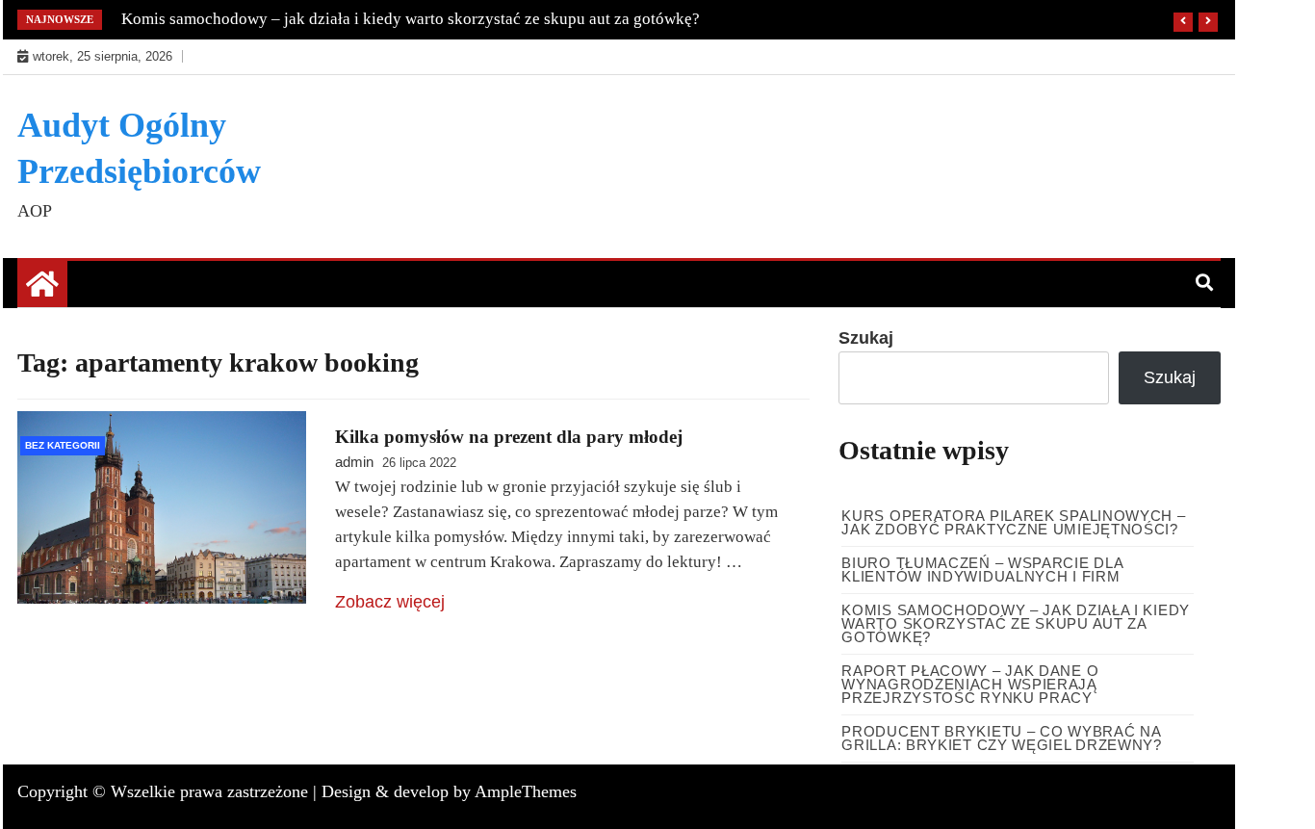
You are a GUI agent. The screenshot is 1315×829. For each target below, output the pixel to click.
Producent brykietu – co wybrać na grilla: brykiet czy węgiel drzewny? (1001, 738)
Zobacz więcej (390, 601)
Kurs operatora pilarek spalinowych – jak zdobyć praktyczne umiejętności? (1013, 522)
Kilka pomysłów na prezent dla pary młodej (509, 437)
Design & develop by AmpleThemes (449, 791)
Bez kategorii (62, 445)
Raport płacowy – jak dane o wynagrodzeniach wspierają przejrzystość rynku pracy (969, 684)
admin (354, 461)
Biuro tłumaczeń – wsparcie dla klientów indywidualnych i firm (981, 569)
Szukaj (865, 338)
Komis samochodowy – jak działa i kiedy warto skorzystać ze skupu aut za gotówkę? (410, 19)
